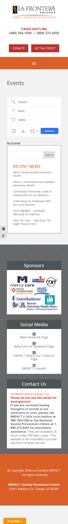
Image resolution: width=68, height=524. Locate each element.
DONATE (19, 48)
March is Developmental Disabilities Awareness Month (34, 183)
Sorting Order (23, 131)
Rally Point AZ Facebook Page (34, 346)
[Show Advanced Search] (14, 131)
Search (49, 131)
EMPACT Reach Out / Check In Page (34, 357)
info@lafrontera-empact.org (30, 394)
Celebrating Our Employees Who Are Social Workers (32, 202)
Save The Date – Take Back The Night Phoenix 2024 (32, 222)
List (32, 131)
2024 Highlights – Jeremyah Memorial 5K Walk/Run (29, 212)
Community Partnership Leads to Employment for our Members (32, 193)
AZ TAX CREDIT (45, 48)
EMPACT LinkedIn (34, 368)
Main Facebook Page (34, 337)
